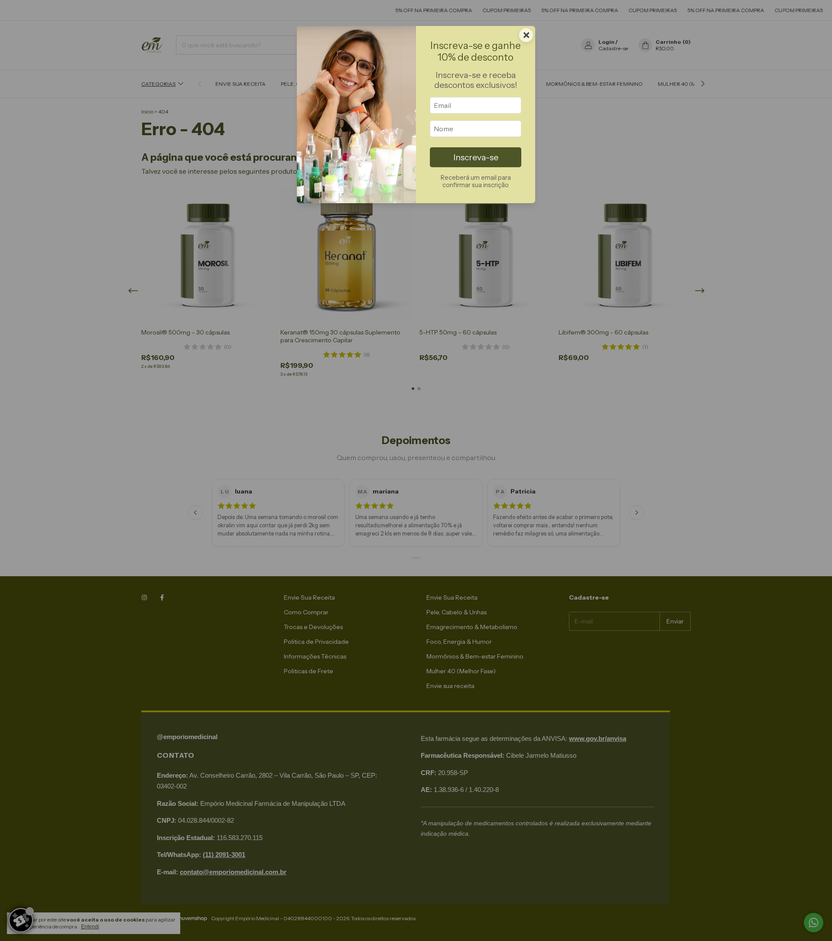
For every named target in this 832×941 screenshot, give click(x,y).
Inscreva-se (475, 157)
